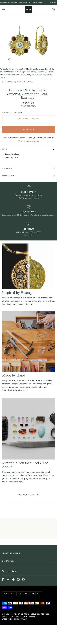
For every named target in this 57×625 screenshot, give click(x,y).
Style (4, 149)
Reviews (33, 617)
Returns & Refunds (40, 614)
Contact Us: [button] (8, 561)
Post (17, 157)
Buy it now (28, 130)
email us (29, 235)
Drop (17, 154)
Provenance (8, 175)
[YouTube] (23, 579)
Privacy (6, 617)
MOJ (6, 614)
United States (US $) (28, 594)
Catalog (15, 617)
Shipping (25, 614)
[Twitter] (8, 579)
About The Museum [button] (11, 553)
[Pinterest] (13, 579)
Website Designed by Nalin (14, 619)
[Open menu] (6, 9)
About (17, 614)
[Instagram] (18, 579)
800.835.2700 (35, 232)
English (8, 594)
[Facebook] (3, 579)
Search (24, 617)
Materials (7, 168)
